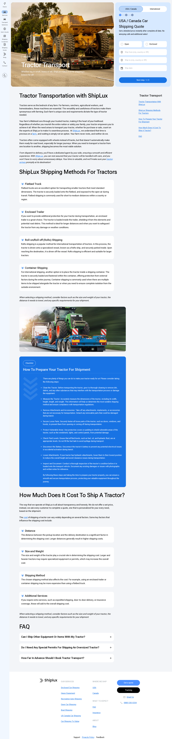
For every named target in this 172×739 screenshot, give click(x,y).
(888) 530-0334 (130, 703)
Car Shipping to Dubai (70, 721)
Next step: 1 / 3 (143, 80)
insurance (97, 713)
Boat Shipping (66, 710)
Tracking (128, 690)
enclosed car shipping (70, 688)
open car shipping (68, 704)
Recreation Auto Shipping (71, 699)
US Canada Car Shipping (71, 716)
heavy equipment (68, 693)
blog (94, 726)
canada (96, 693)
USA (94, 688)
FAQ (140, 136)
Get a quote (128, 683)
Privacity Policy (88, 737)
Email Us (130, 697)
